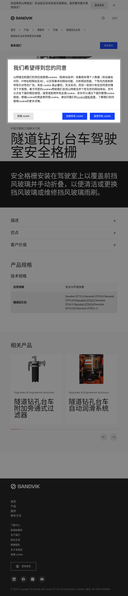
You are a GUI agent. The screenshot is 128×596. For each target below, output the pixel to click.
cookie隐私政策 (86, 97)
